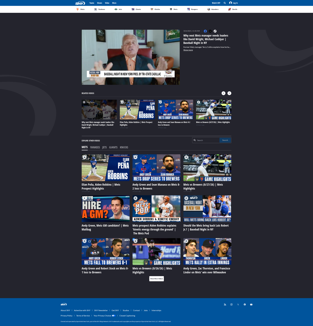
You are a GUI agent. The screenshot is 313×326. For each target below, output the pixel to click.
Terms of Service (83, 315)
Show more (188, 50)
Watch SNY (216, 3)
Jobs (146, 310)
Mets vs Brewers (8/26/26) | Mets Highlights (152, 270)
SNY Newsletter (101, 310)
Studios (126, 310)
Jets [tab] (104, 147)
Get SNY (115, 310)
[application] (131, 57)
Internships (156, 310)
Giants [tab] (113, 147)
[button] (233, 3)
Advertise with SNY (82, 310)
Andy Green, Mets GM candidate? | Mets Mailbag (105, 227)
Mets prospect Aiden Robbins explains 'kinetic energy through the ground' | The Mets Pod (154, 229)
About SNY (65, 310)
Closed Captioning (127, 315)
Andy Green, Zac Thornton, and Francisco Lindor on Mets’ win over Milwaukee (206, 270)
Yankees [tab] (95, 147)
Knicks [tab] (124, 147)
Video (107, 3)
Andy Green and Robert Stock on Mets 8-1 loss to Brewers (105, 270)
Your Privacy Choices (102, 315)
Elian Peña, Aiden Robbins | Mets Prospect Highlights (101, 186)
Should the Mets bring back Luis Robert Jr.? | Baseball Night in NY (206, 227)
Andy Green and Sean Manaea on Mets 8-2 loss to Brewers (156, 186)
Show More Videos (156, 279)
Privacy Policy (66, 315)
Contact (136, 310)
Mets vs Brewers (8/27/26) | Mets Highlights (203, 186)
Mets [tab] (85, 147)
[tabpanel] (156, 217)
